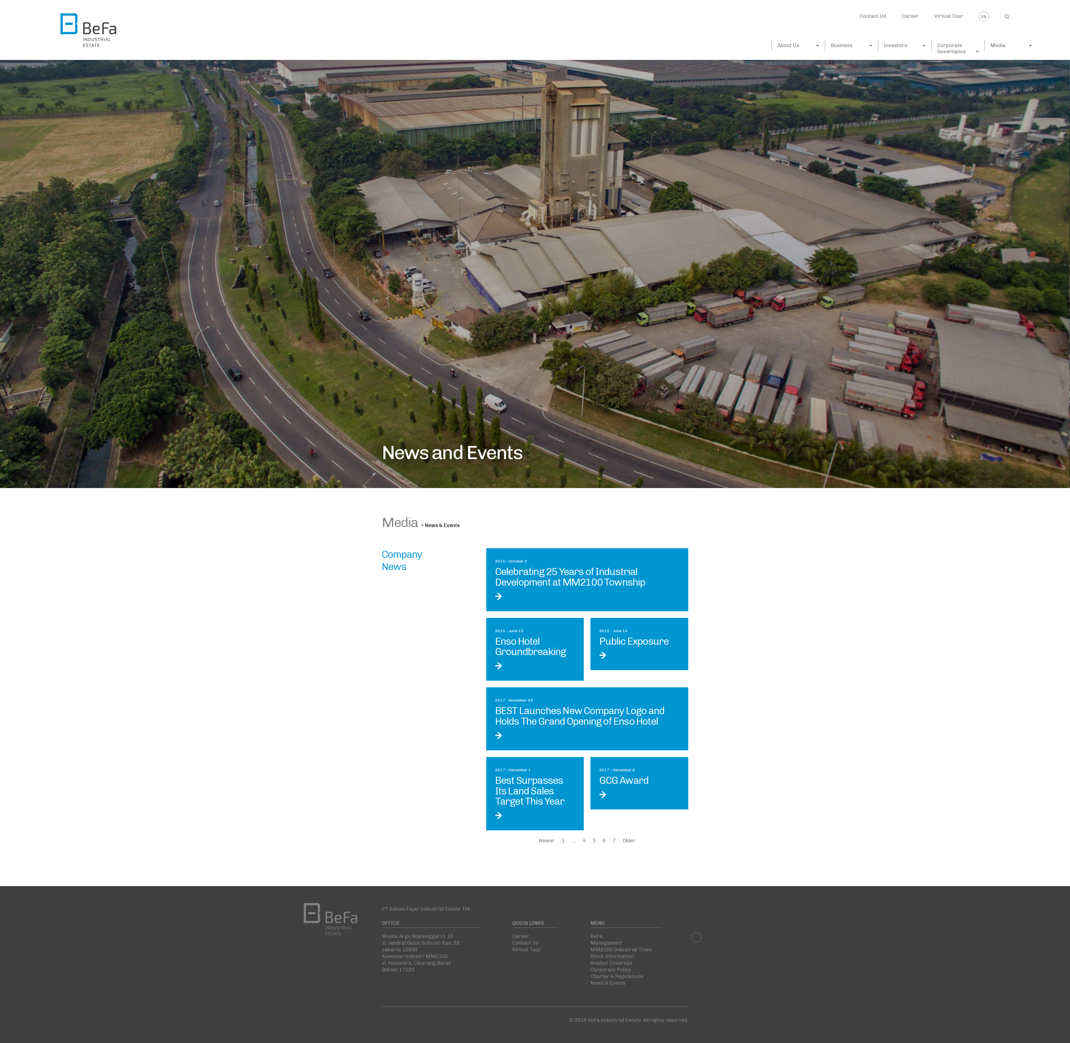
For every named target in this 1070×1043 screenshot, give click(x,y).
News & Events (608, 983)
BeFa (596, 936)
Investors (895, 45)
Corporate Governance (951, 48)
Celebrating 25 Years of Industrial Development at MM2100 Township (570, 577)
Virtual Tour (948, 16)
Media (997, 45)
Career (910, 16)
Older (629, 841)
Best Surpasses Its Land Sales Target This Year (529, 790)
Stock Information (612, 956)
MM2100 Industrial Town (620, 950)
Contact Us (873, 16)
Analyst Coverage (611, 963)
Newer (547, 841)
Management (606, 943)
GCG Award (623, 780)
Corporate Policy (610, 970)
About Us (788, 45)
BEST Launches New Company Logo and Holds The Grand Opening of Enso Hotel (580, 716)
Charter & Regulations (616, 976)
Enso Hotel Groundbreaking (530, 646)
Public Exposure (633, 641)
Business (841, 45)
